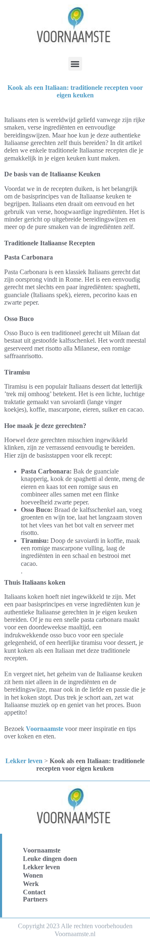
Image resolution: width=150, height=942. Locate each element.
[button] (75, 64)
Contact (34, 892)
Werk (31, 883)
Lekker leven (23, 760)
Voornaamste (44, 728)
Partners (35, 899)
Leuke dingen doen (50, 858)
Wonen (33, 875)
